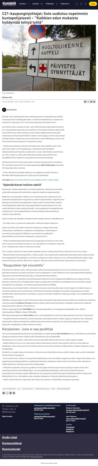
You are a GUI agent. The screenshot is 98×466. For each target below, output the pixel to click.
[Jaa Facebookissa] (85, 101)
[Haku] (81, 3)
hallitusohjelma (9, 389)
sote (53, 389)
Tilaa (93, 4)
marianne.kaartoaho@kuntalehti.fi (77, 410)
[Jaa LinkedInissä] (91, 101)
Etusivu (22, 4)
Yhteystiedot (70, 427)
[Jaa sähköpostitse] (94, 101)
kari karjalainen (63, 389)
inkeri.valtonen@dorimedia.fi (76, 419)
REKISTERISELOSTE (37, 457)
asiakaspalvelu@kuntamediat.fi (44, 408)
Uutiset (35, 4)
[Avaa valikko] (76, 4)
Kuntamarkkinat (12, 443)
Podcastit (65, 4)
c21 (19, 389)
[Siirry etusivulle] (9, 4)
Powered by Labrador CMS (49, 463)
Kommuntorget (11, 449)
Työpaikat (50, 4)
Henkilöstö (70, 429)
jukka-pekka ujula (42, 389)
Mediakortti (70, 431)
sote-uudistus (28, 389)
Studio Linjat (9, 437)
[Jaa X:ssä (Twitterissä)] (88, 101)
